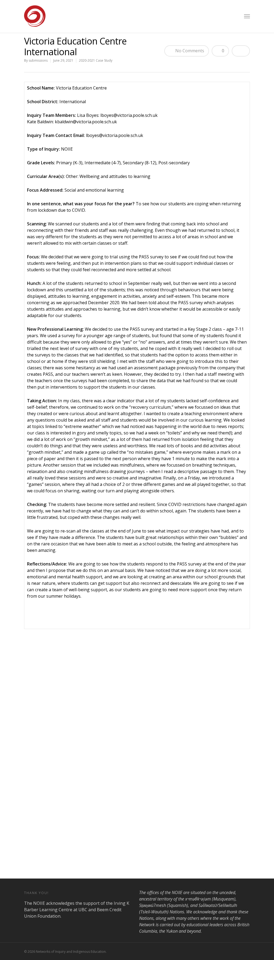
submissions (38, 60)
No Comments (189, 51)
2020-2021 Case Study (95, 60)
